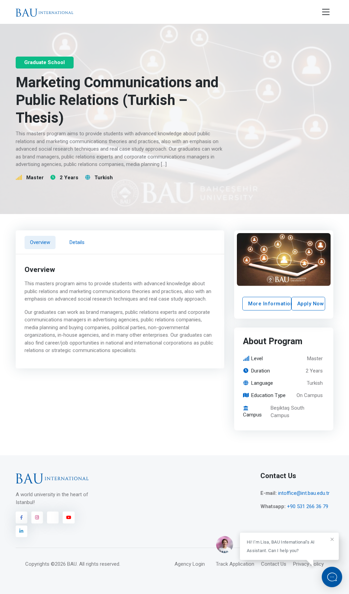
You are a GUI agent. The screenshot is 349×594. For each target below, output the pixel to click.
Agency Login (189, 564)
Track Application (235, 564)
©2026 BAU (64, 564)
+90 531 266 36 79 (307, 506)
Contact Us (273, 564)
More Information (269, 304)
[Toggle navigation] (325, 12)
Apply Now (310, 304)
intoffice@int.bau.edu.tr (304, 493)
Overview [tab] (40, 242)
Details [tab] (77, 242)
